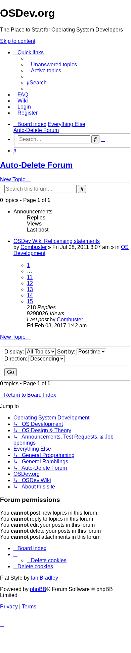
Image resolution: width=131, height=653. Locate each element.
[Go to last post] (86, 319)
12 (30, 283)
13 (30, 289)
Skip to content (17, 41)
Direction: (16, 359)
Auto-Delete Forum (36, 165)
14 (30, 295)
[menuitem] (52, 64)
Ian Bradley (44, 578)
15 (30, 301)
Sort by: (67, 351)
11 (30, 277)
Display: (14, 351)
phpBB (38, 589)
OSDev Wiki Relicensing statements (56, 241)
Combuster (33, 247)
